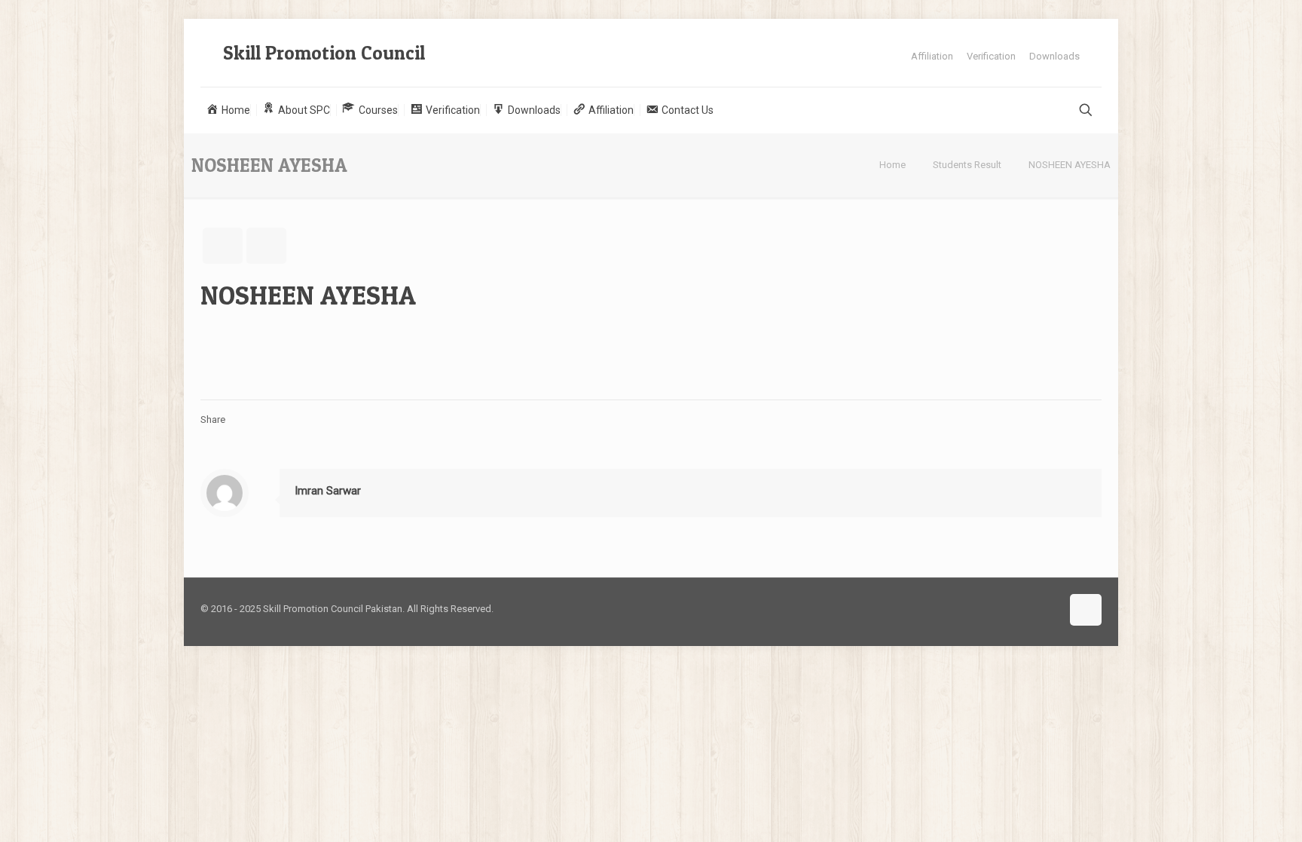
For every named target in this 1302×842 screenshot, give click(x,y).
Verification (991, 56)
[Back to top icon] (1086, 610)
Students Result (967, 164)
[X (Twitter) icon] (1049, 608)
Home (892, 164)
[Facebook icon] (1033, 608)
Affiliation (932, 56)
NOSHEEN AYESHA (1069, 164)
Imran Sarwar (328, 491)
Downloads (1054, 56)
